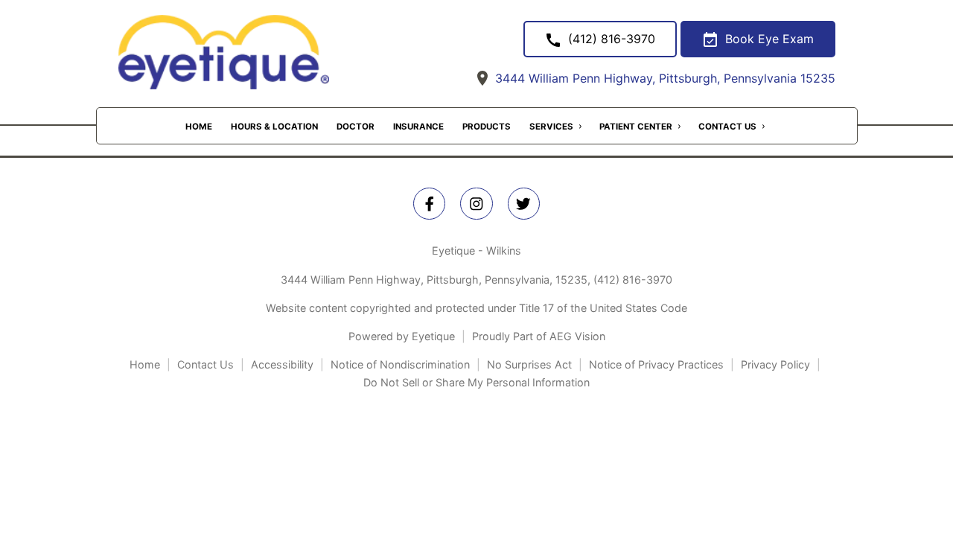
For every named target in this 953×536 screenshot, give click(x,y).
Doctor (355, 126)
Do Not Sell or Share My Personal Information (476, 382)
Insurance (418, 126)
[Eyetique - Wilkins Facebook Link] (429, 204)
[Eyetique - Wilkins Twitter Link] (524, 204)
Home (198, 126)
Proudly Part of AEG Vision (538, 336)
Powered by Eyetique (401, 336)
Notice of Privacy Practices (656, 364)
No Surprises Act (529, 364)
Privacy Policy (775, 364)
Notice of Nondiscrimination (400, 364)
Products (486, 126)
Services (551, 126)
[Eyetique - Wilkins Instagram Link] (476, 204)
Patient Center (635, 126)
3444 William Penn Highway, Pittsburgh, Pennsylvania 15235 (663, 78)
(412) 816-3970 (632, 279)
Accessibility (282, 364)
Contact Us (727, 126)
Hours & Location (274, 126)
